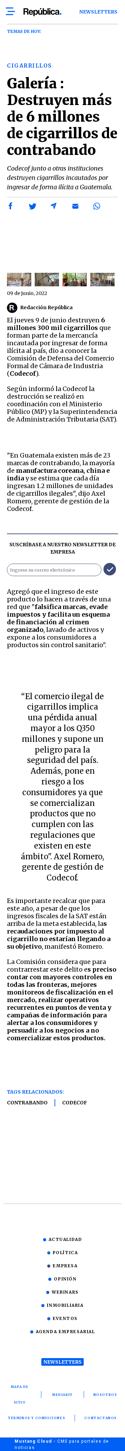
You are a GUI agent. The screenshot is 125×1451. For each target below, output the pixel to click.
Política (65, 1252)
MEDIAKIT (62, 1395)
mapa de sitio (20, 1394)
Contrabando (27, 1103)
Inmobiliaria (65, 1305)
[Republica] (42, 12)
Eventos (65, 1318)
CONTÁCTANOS (100, 1418)
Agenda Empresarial (65, 1331)
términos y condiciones (36, 1418)
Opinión (65, 1278)
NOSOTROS (105, 1395)
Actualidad (65, 1239)
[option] (19, 279)
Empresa (65, 1265)
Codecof (74, 1103)
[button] (11, 206)
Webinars (65, 1292)
